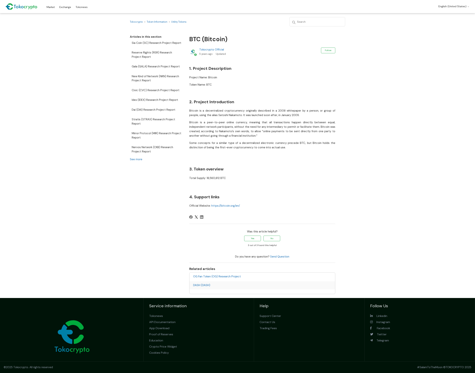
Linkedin (380, 316)
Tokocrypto (136, 21)
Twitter (380, 334)
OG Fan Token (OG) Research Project (217, 276)
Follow (328, 50)
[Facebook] (191, 217)
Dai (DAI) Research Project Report (153, 110)
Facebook (381, 328)
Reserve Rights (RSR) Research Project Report (152, 55)
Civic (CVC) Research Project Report (155, 90)
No (272, 238)
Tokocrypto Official (211, 49)
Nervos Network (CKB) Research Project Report (152, 149)
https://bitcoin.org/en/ (225, 206)
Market (51, 7)
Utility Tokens (178, 21)
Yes (252, 238)
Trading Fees (268, 328)
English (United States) (452, 6)
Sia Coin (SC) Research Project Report (156, 43)
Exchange (65, 7)
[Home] (21, 6)
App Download (159, 328)
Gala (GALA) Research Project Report (156, 66)
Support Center (270, 316)
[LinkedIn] (201, 217)
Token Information (157, 21)
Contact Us (267, 322)
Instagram (381, 322)
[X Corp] (196, 217)
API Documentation (162, 322)
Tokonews (82, 7)
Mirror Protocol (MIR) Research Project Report (156, 135)
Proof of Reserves (161, 334)
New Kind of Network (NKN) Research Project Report (155, 78)
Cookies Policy (159, 353)
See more (136, 159)
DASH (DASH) (201, 285)
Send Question (279, 256)
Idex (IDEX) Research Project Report (155, 100)
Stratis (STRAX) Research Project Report (153, 122)
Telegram (381, 340)
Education (156, 340)
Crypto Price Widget (163, 346)
